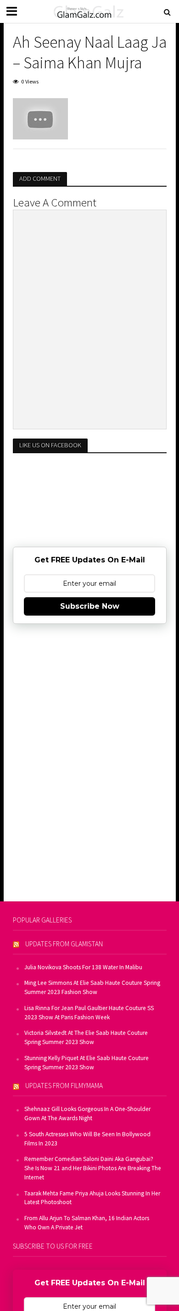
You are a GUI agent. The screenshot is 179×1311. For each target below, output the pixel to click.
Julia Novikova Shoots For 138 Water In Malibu (83, 967)
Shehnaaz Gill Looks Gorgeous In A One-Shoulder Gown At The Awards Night (87, 1113)
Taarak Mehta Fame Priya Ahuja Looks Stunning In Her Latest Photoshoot (92, 1197)
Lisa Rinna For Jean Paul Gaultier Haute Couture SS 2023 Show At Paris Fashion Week (89, 1012)
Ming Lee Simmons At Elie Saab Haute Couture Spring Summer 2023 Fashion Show (92, 987)
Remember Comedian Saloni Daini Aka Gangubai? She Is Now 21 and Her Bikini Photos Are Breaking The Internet (92, 1168)
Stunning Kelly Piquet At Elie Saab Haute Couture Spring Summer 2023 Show (86, 1062)
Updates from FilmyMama (64, 1085)
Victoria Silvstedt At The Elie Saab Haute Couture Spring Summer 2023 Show (86, 1037)
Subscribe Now (89, 606)
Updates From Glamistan (64, 943)
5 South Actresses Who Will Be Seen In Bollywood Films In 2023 (87, 1138)
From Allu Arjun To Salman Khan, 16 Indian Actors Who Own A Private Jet (86, 1222)
